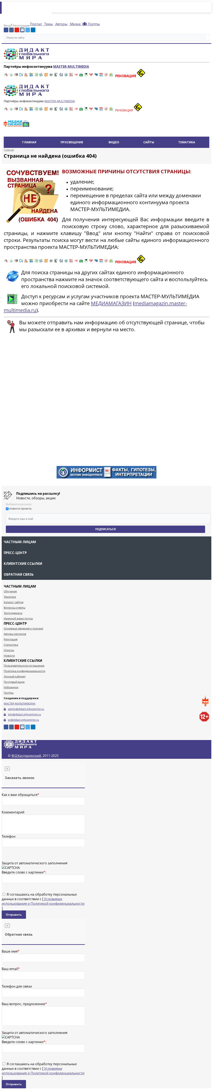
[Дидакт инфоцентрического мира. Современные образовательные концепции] (51, 76)
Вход (7, 25)
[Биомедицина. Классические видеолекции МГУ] (41, 76)
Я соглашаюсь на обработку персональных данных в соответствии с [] (43, 901)
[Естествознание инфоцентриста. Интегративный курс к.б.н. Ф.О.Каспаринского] (11, 76)
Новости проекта (20, 508)
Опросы (9, 650)
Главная (29, 142)
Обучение (10, 591)
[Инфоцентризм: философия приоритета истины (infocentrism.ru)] (61, 76)
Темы (48, 24)
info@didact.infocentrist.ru (24, 714)
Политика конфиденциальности (24, 671)
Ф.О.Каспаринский (26, 755)
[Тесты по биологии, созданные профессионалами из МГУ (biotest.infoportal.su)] (111, 76)
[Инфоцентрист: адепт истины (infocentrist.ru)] (66, 76)
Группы (93, 24)
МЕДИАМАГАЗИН (111, 303)
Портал (35, 24)
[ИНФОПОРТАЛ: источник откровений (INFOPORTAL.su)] (21, 76)
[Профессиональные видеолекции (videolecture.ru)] (56, 76)
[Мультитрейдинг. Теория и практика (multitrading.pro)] (6, 76)
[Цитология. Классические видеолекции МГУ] (46, 76)
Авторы (60, 24)
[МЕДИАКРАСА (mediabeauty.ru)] (76, 76)
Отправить (14, 914)
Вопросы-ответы (14, 607)
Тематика (186, 142)
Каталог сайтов (13, 602)
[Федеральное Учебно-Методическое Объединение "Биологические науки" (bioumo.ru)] (86, 76)
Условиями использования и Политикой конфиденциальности (43, 901)
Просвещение (72, 142)
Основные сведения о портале (23, 628)
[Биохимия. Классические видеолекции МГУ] (26, 76)
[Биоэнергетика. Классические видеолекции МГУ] (31, 76)
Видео (114, 142)
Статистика (11, 645)
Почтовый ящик (14, 682)
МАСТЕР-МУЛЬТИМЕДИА (19, 703)
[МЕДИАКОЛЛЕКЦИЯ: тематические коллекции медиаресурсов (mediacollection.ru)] (71, 76)
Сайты (148, 142)
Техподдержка (13, 613)
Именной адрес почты (18, 618)
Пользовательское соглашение (24, 665)
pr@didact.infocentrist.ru (23, 720)
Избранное (11, 687)
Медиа (75, 24)
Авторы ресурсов (15, 634)
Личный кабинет (15, 676)
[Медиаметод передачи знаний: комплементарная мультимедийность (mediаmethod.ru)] (101, 76)
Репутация (10, 639)
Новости (9, 655)
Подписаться (105, 529)
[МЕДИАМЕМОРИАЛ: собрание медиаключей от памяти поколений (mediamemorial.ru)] (106, 76)
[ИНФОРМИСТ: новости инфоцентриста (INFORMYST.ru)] (16, 76)
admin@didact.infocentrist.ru (26, 709)
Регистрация (21, 25)
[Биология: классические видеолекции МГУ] (36, 76)
